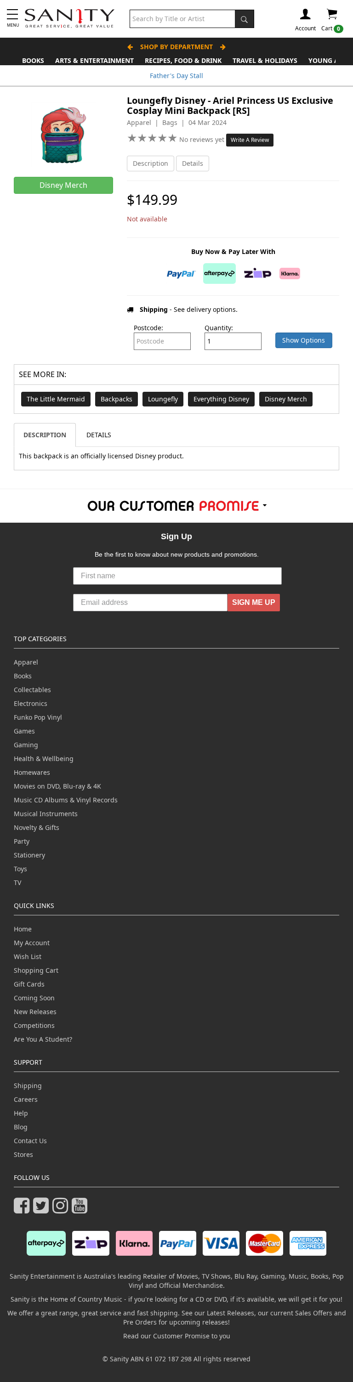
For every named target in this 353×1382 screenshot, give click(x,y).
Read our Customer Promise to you (176, 1335)
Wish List (27, 956)
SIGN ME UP (253, 602)
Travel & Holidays (265, 60)
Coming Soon (34, 997)
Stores (23, 1154)
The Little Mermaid (56, 399)
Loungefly (163, 399)
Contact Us (30, 1140)
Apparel (26, 662)
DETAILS (98, 434)
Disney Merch (286, 399)
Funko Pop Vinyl (38, 717)
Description (150, 163)
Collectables (32, 689)
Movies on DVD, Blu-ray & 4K (57, 786)
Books (33, 60)
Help (21, 1113)
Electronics (30, 703)
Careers (26, 1099)
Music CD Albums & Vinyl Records (66, 799)
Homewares (32, 772)
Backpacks (116, 399)
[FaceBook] (23, 1209)
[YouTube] (81, 1209)
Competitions (34, 1025)
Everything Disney (221, 399)
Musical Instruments (46, 813)
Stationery (29, 855)
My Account (32, 942)
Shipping (28, 1085)
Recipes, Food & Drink (183, 60)
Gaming (26, 744)
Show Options (303, 340)
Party (21, 841)
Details (192, 163)
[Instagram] (62, 1209)
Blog (21, 1127)
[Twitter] (42, 1209)
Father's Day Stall (176, 75)
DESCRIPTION (44, 434)
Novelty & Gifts (36, 827)
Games (24, 731)
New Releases (35, 1011)
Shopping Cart (36, 970)
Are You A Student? (43, 1039)
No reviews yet (202, 139)
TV (17, 882)
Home (23, 929)
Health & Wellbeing (44, 758)
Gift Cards (29, 984)
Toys (20, 868)
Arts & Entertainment (94, 60)
